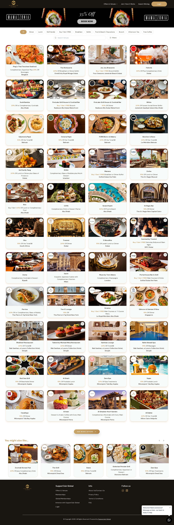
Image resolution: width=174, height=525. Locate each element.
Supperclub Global (104, 519)
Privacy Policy (94, 495)
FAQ (90, 503)
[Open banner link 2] (87, 17)
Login (159, 4)
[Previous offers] (159, 440)
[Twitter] (123, 490)
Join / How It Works (128, 4)
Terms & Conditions (96, 499)
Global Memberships (63, 499)
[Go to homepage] (37, 487)
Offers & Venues (62, 490)
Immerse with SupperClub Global (67, 503)
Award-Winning (143, 4)
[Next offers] (164, 440)
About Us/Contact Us (97, 490)
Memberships (60, 495)
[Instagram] (127, 490)
